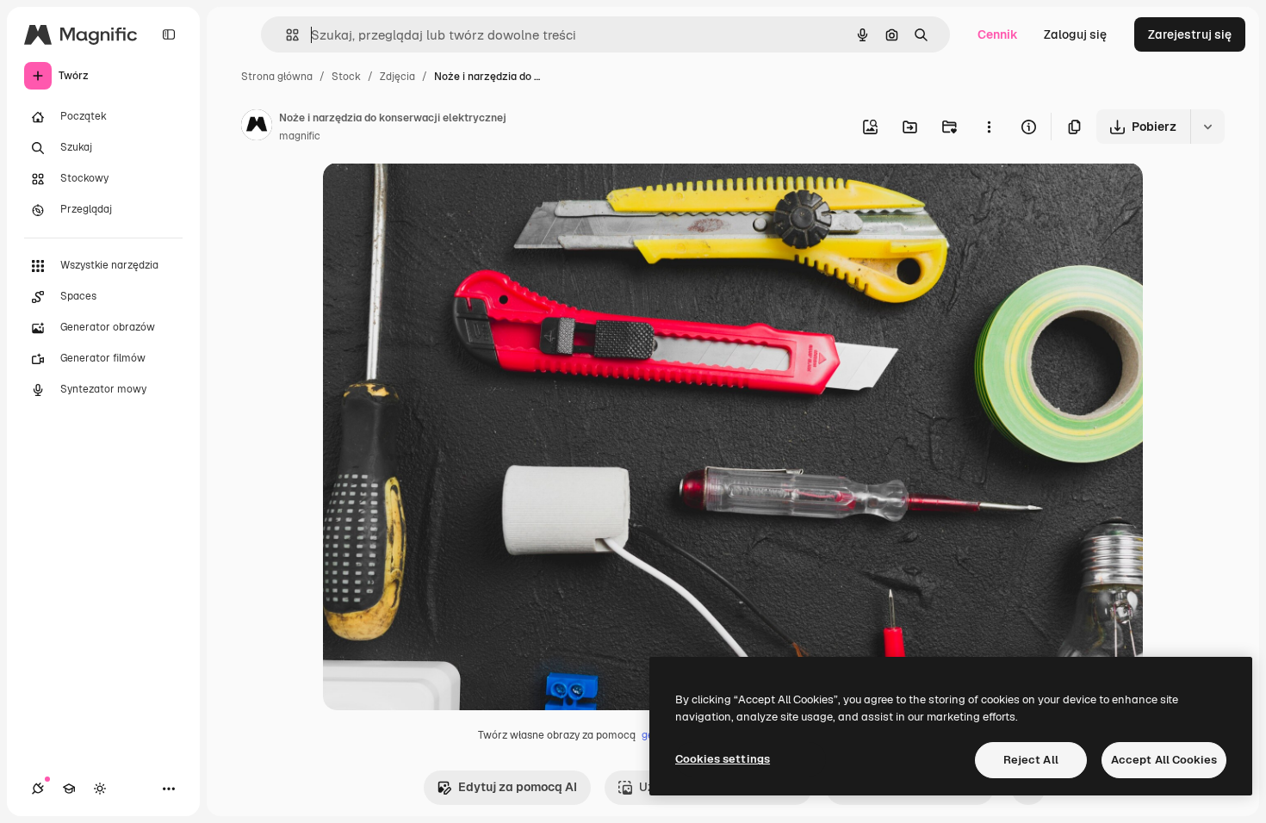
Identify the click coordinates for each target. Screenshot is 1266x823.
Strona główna (277, 77)
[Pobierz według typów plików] (1207, 126)
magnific (299, 136)
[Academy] (69, 788)
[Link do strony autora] (256, 127)
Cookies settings (722, 759)
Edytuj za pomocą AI (517, 787)
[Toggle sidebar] (169, 34)
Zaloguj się (1075, 34)
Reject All (1030, 759)
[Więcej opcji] (988, 126)
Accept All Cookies (1164, 759)
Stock (346, 77)
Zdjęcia (397, 77)
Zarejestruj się (1190, 34)
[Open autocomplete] (285, 34)
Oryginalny (442, 196)
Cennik (997, 34)
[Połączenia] (38, 788)
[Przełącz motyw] (100, 788)
